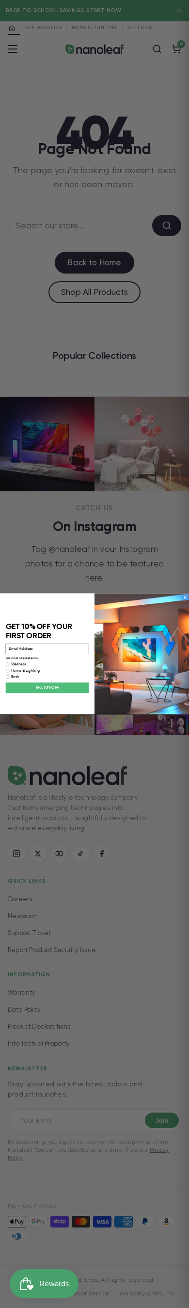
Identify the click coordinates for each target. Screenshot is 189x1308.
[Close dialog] (185, 597)
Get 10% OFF (47, 688)
